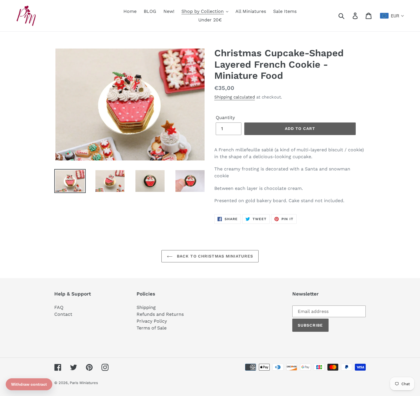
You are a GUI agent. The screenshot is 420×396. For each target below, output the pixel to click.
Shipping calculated (234, 97)
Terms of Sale (152, 328)
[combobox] (392, 16)
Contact (63, 314)
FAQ (58, 307)
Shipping (146, 307)
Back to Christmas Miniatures (214, 256)
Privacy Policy (152, 321)
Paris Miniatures (84, 383)
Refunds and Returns (160, 314)
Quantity (225, 117)
